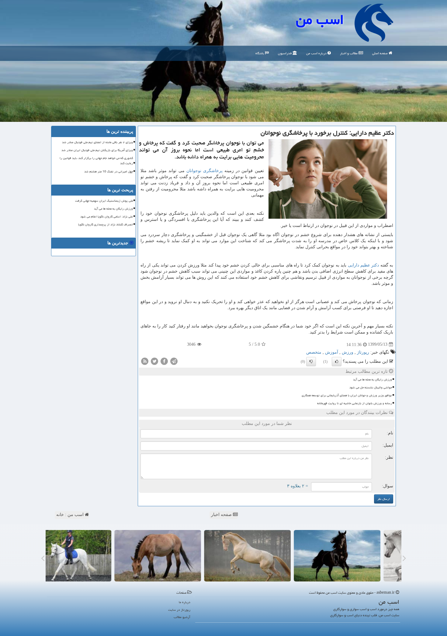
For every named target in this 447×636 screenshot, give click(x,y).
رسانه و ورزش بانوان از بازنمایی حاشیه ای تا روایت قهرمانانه (354, 403)
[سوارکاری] (89, 555)
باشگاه (260, 53)
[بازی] (358, 555)
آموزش (331, 352)
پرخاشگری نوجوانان (204, 170)
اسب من (320, 19)
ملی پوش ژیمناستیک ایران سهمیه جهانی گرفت (104, 201)
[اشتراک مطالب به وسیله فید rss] (144, 361)
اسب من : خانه (70, 514)
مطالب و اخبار (349, 53)
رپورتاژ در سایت (179, 609)
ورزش (347, 352)
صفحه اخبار (222, 514)
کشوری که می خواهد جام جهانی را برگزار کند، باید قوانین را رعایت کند (96, 160)
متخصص (313, 352)
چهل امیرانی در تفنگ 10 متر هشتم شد (108, 171)
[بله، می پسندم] (336, 361)
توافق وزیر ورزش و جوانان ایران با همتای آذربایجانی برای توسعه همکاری (347, 395)
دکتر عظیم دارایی (363, 265)
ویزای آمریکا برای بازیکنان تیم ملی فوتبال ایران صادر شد (97, 150)
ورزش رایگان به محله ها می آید (372, 379)
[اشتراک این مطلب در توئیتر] (154, 361)
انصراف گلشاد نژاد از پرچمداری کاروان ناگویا (105, 224)
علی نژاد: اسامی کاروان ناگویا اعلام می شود (106, 217)
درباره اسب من (316, 53)
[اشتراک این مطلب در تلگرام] (174, 361)
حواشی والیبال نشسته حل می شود (370, 387)
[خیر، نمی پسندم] (311, 361)
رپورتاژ (363, 352)
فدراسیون (285, 53)
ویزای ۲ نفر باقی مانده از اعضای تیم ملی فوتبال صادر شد (97, 142)
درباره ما (184, 602)
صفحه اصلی (380, 53)
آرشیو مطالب (182, 617)
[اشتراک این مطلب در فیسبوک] (164, 361)
